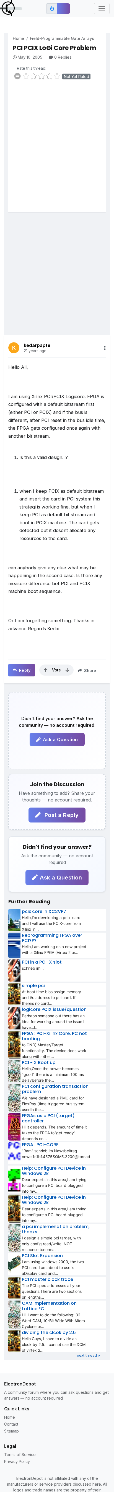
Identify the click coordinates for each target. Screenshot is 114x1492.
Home (18, 38)
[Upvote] (46, 670)
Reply (24, 670)
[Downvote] (67, 670)
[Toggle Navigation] (102, 8)
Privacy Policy (17, 1461)
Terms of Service (20, 1454)
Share (89, 670)
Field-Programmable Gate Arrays (62, 38)
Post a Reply (61, 815)
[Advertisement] (57, 150)
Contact (11, 1424)
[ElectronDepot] (11, 8)
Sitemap (11, 1431)
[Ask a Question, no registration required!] (63, 8)
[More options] (105, 348)
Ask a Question (60, 739)
